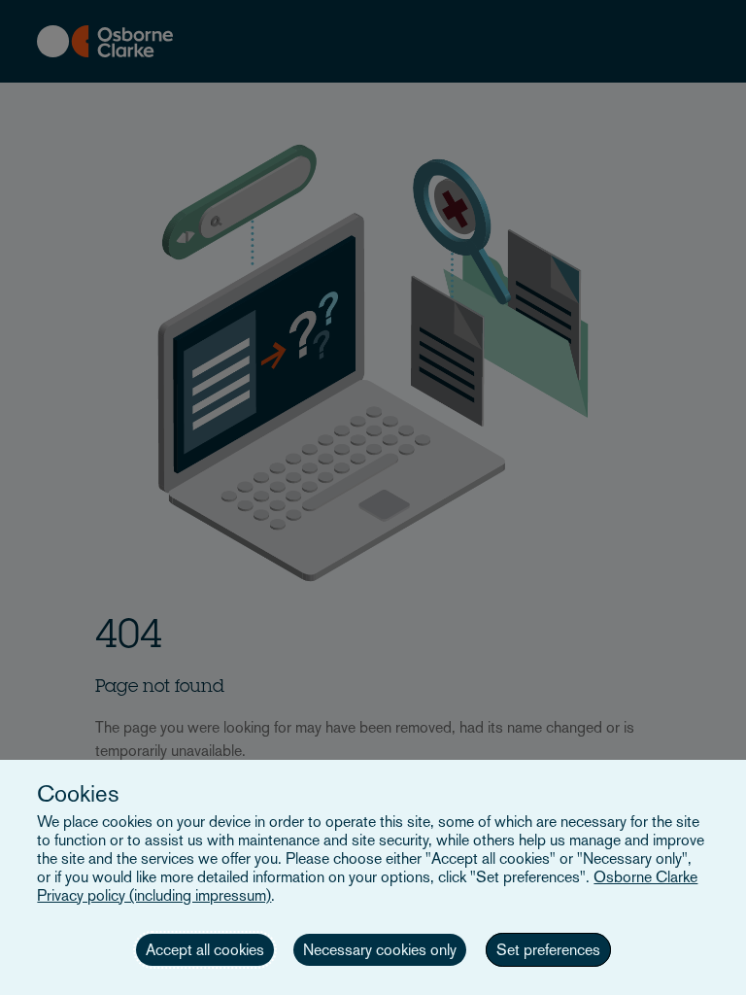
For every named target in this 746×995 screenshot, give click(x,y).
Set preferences (548, 950)
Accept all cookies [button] (205, 950)
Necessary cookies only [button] (380, 950)
